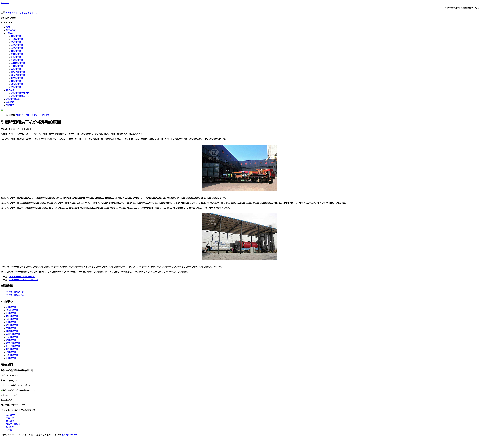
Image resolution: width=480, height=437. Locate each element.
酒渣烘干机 (16, 87)
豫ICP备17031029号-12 (71, 435)
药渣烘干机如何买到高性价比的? (23, 280)
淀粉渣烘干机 (17, 60)
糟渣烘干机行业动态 (20, 96)
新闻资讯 (10, 90)
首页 (8, 27)
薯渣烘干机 (16, 51)
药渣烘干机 (16, 57)
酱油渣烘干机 (17, 84)
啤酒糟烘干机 (17, 45)
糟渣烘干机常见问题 (20, 93)
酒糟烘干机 (16, 42)
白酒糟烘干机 (17, 48)
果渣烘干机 (16, 81)
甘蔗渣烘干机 (17, 78)
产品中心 (10, 33)
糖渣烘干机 (16, 69)
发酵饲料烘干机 (18, 72)
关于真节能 (11, 30)
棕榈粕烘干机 (17, 39)
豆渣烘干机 (16, 36)
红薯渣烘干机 (17, 54)
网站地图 (5, 3)
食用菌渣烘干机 (18, 63)
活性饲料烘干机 (18, 75)
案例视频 (10, 102)
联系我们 (10, 105)
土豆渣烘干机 (17, 66)
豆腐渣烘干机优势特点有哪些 (22, 277)
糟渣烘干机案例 (13, 99)
